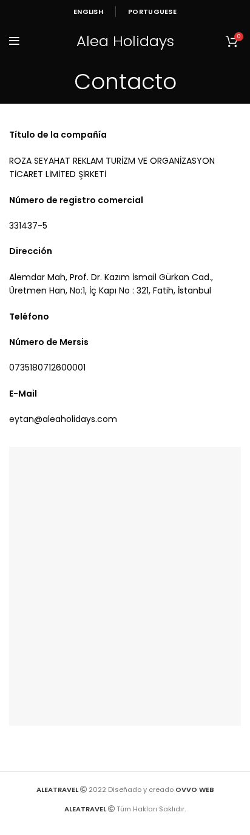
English (88, 11)
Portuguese (152, 11)
